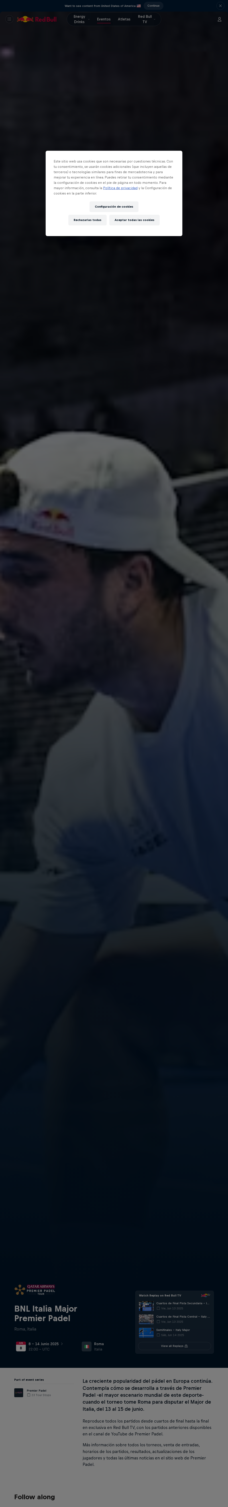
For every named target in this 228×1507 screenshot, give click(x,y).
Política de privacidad (120, 188)
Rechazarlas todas (87, 220)
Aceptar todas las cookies (134, 220)
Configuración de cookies (114, 206)
